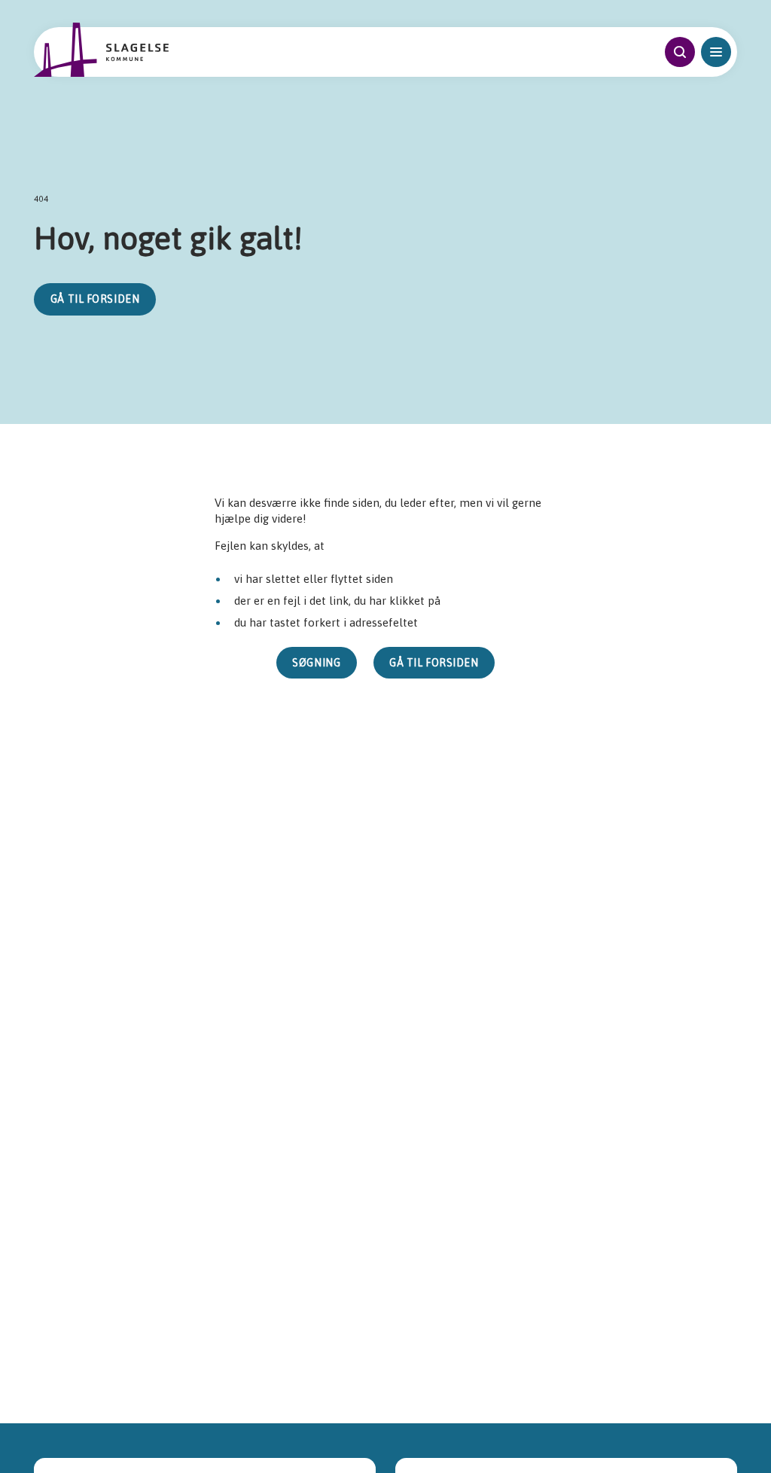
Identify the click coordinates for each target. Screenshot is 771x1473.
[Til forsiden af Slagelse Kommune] (101, 50)
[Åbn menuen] (716, 52)
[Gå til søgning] (680, 52)
